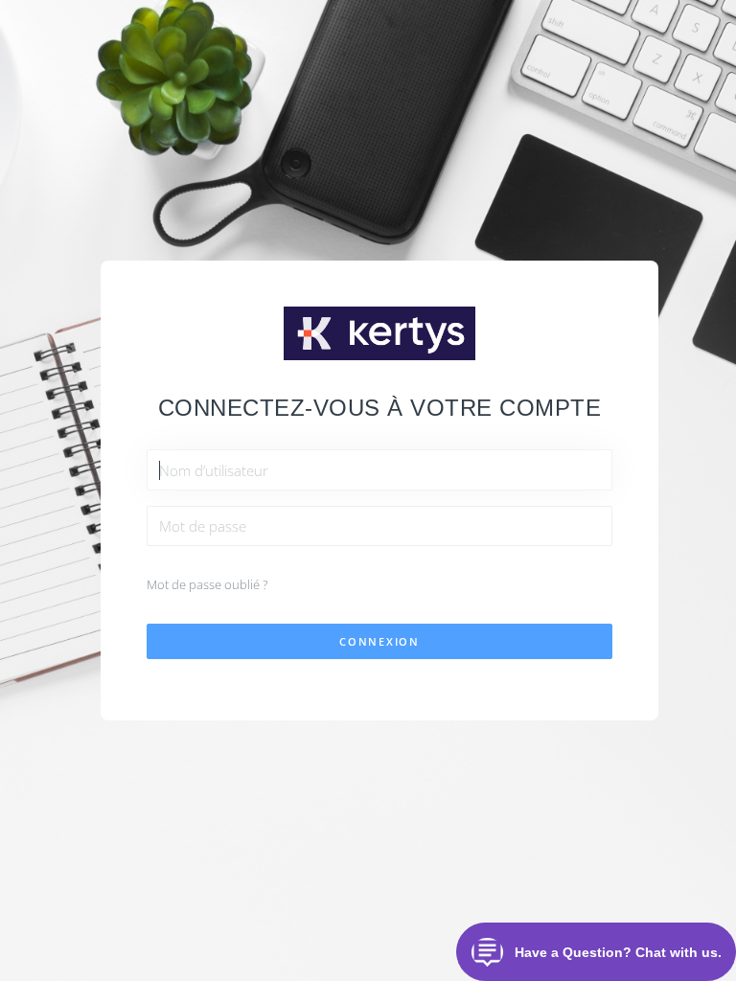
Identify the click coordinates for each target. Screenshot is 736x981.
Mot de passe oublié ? (207, 584)
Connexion (379, 641)
